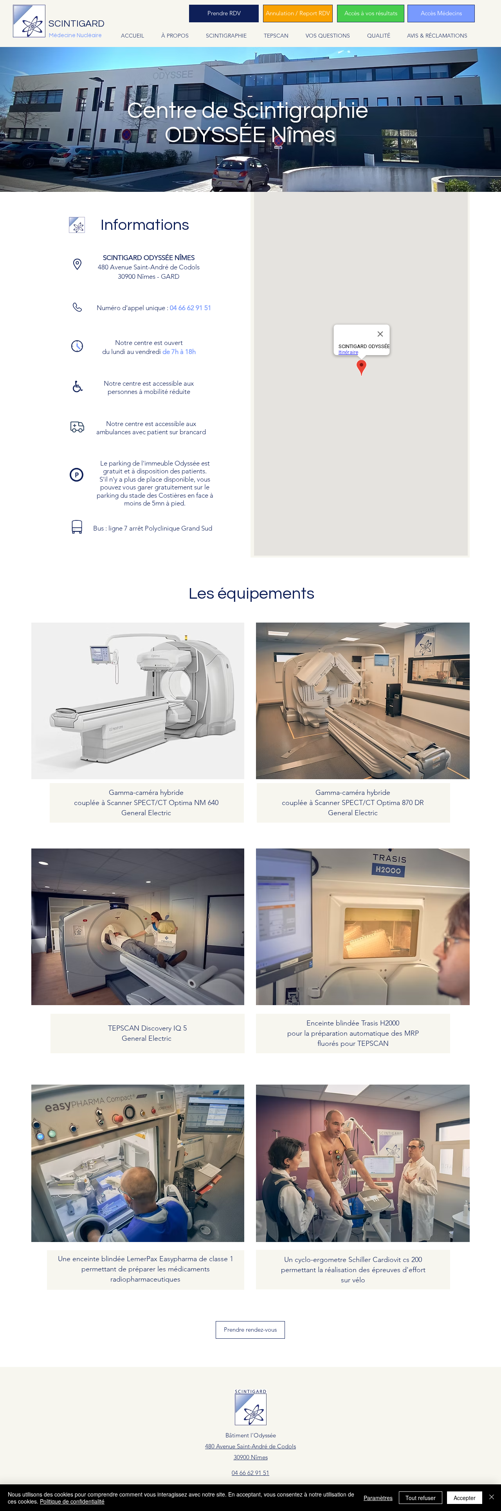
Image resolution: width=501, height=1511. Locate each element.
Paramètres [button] (378, 1498)
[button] (175, 36)
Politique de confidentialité (72, 1501)
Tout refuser (420, 1498)
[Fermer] (491, 1498)
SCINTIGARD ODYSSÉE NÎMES (149, 258)
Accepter (465, 1498)
